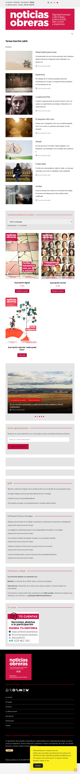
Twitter (51, 2)
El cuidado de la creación (18, 400)
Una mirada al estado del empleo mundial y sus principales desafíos (31, 538)
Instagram (54, 2)
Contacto (16, 2)
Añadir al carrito (22, 291)
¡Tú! (10, 483)
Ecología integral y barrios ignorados (20, 494)
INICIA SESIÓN (29, 5)
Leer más (22, 355)
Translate (23, 225)
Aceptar (38, 766)
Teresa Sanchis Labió (44, 66)
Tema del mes (12, 586)
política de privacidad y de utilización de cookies (50, 753)
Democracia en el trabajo (42, 494)
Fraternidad (41, 163)
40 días (39, 186)
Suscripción (25, 2)
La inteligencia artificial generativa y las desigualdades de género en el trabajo (35, 530)
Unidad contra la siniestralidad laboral (21, 498)
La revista (9, 2)
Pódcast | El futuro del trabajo (21, 516)
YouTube (57, 2)
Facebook (48, 2)
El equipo (9, 702)
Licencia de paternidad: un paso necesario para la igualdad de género (32, 554)
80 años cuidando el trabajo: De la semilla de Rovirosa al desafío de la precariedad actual (39, 489)
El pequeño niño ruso (45, 119)
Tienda (20, 5)
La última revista (11, 5)
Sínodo (39, 141)
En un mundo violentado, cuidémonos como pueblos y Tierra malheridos (36, 406)
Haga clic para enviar (18, 447)
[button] (35, 416)
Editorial (10, 581)
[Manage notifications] (75, 770)
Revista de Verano (34, 400)
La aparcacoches (43, 96)
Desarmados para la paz (46, 52)
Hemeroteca (10, 721)
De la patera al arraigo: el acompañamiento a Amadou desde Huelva (32, 503)
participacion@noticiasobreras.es (40, 596)
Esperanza (40, 74)
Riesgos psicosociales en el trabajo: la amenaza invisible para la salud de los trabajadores (39, 522)
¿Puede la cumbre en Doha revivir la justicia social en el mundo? (30, 546)
